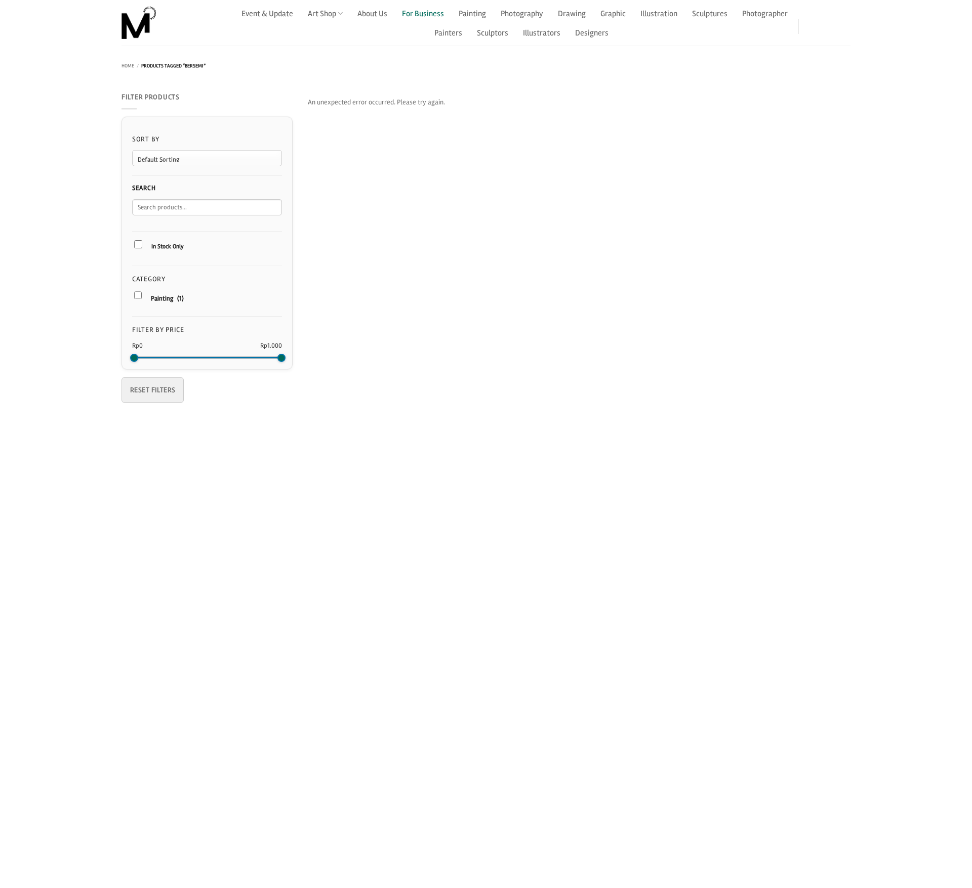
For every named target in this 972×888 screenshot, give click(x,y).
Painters (448, 33)
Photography (522, 14)
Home (128, 66)
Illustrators (541, 33)
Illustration (658, 14)
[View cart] (844, 23)
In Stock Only (167, 246)
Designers (592, 33)
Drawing (572, 14)
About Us (372, 14)
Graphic (613, 14)
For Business (423, 14)
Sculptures (709, 14)
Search (143, 188)
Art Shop (322, 14)
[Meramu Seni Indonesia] (172, 23)
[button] (817, 23)
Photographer (765, 14)
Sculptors (492, 33)
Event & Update (267, 14)
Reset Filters (152, 390)
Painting (472, 14)
